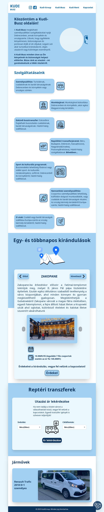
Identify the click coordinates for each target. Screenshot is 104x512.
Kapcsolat (88, 7)
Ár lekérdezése (52, 440)
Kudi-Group (45, 7)
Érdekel (52, 373)
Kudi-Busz (60, 7)
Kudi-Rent (74, 7)
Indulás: (22, 422)
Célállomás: (68, 422)
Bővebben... (72, 152)
